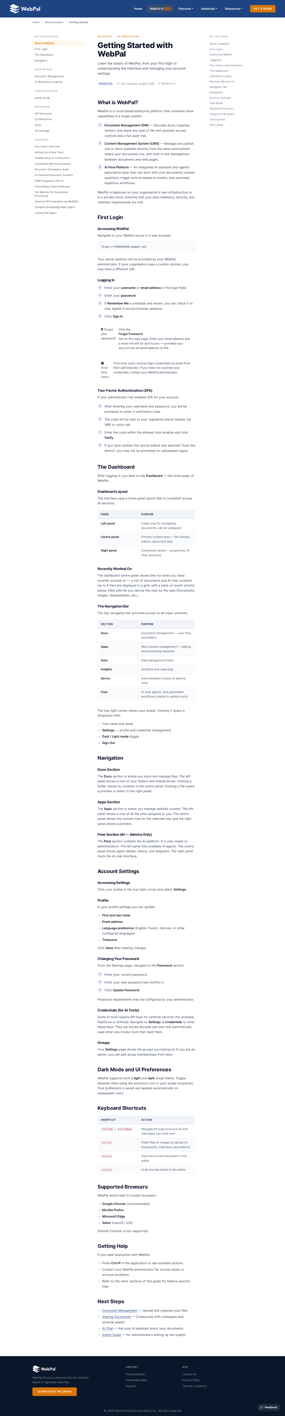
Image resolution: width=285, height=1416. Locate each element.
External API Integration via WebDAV (56, 201)
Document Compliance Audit (52, 169)
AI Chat (107, 1328)
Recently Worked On (222, 81)
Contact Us (189, 1374)
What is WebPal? (44, 43)
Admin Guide (42, 97)
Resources (232, 8)
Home (138, 8)
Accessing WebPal (221, 54)
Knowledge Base (136, 1380)
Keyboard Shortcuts (222, 108)
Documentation (54, 22)
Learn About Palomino (54, 1391)
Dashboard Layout (221, 76)
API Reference (43, 113)
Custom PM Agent (46, 212)
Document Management (49, 76)
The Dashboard (44, 54)
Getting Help (217, 119)
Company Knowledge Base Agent (55, 207)
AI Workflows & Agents (48, 81)
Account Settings (220, 97)
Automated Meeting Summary (53, 163)
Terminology (42, 130)
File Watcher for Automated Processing (51, 194)
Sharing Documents (116, 1317)
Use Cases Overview (47, 146)
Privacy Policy (191, 1380)
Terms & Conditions (194, 1386)
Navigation (41, 60)
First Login (41, 49)
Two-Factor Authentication (226, 65)
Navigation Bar (218, 86)
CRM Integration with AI (49, 180)
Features (185, 8)
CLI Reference (43, 119)
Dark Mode (216, 103)
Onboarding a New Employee (52, 186)
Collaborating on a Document (52, 157)
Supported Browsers (222, 113)
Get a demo (263, 8)
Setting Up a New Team (49, 152)
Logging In (216, 59)
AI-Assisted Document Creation (54, 175)
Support (131, 1386)
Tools (38, 125)
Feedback (271, 1407)
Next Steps (216, 124)
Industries (208, 8)
